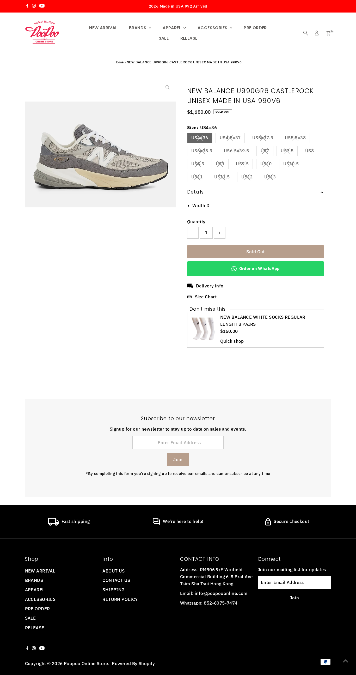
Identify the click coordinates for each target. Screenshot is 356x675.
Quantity (196, 222)
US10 (268, 165)
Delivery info (210, 286)
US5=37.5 (264, 139)
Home (119, 62)
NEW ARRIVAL (103, 28)
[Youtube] (42, 6)
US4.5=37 (232, 139)
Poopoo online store (86, 663)
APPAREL (172, 28)
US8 (311, 152)
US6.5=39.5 (238, 152)
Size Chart (206, 297)
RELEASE (189, 38)
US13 (272, 178)
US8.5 (199, 165)
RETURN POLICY (120, 599)
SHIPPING (113, 590)
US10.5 (293, 165)
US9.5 (244, 165)
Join (178, 459)
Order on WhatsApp (259, 268)
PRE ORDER (255, 28)
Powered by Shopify (133, 663)
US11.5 (224, 178)
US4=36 (201, 139)
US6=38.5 (203, 152)
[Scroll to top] (345, 660)
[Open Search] (305, 33)
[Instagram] (34, 6)
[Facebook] (27, 6)
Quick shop (232, 341)
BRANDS (138, 28)
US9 (222, 165)
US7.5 (289, 152)
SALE (164, 38)
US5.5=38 (297, 139)
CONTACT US (116, 580)
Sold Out (255, 252)
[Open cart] (328, 33)
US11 (199, 178)
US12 (249, 178)
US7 (267, 152)
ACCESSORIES (213, 28)
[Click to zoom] (167, 87)
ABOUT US (113, 571)
